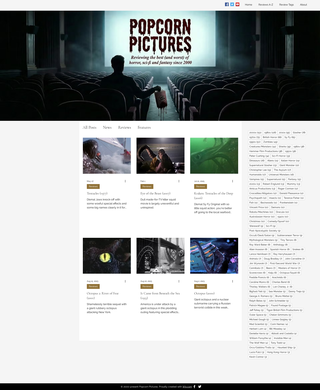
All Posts (89, 127)
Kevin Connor (258, 356)
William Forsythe (260, 338)
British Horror (273, 137)
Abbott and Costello (284, 333)
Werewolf (256, 225)
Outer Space (258, 314)
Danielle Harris (259, 333)
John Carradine (295, 258)
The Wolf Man (259, 342)
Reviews (124, 127)
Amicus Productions (262, 188)
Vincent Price (259, 207)
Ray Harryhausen (284, 253)
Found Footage (281, 305)
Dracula (283, 211)
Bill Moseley (278, 328)
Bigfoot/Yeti (258, 291)
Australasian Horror (262, 216)
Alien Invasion (258, 249)
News (107, 127)
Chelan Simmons (280, 314)
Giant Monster (290, 165)
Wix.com (187, 386)
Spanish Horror (280, 249)
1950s (291, 151)
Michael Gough (259, 319)
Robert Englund (274, 183)
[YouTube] (237, 4)
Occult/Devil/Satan (262, 235)
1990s (255, 141)
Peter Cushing (259, 155)
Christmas (257, 221)
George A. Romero (261, 296)
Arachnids (279, 277)
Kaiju (273, 272)
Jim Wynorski (258, 263)
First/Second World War (285, 263)
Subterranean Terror (290, 235)
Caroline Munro (259, 282)
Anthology (281, 244)
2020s (255, 183)
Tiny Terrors (289, 239)
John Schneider (279, 300)
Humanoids (258, 174)
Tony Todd (279, 342)
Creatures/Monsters (263, 146)
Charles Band (281, 282)
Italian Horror (291, 160)
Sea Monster (278, 291)
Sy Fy (290, 137)
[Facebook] (227, 4)
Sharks (285, 146)
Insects (275, 197)
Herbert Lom (258, 328)
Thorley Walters (260, 286)
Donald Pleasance (292, 193)
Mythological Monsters (264, 239)
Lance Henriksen (260, 253)
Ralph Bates (258, 300)
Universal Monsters (282, 174)
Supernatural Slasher (263, 165)
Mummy (294, 183)
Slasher (300, 132)
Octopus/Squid (290, 272)
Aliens (273, 160)
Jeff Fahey (257, 310)
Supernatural (276, 179)
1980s (270, 132)
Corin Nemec (279, 324)
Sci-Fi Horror (281, 155)
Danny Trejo (297, 291)
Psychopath (258, 197)
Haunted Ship (287, 347)
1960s (300, 146)
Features (144, 127)
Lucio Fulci (257, 352)
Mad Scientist (259, 324)
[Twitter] (232, 4)
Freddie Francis (259, 277)
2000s (256, 132)
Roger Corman (288, 188)
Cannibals (256, 268)
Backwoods (269, 202)
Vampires (257, 179)
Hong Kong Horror (279, 352)
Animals (255, 258)
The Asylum (283, 169)
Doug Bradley (273, 258)
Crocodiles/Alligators (263, 193)
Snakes (298, 249)
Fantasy (295, 179)
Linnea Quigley (282, 319)
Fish (254, 202)
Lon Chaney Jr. (283, 286)
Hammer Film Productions (266, 151)
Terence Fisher (294, 197)
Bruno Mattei (284, 296)
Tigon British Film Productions (285, 310)
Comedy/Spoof (279, 221)
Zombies (271, 141)
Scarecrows (258, 272)
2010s (285, 132)
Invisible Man (283, 338)
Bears (271, 268)
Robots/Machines (261, 211)
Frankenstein (289, 202)
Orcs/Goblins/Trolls (262, 347)
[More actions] (126, 181)
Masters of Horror (290, 268)
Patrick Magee (259, 305)
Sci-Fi (271, 225)
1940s (284, 216)
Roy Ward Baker (260, 244)
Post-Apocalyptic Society (265, 230)
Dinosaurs (257, 160)
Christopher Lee (260, 169)
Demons (278, 207)
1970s (255, 137)
